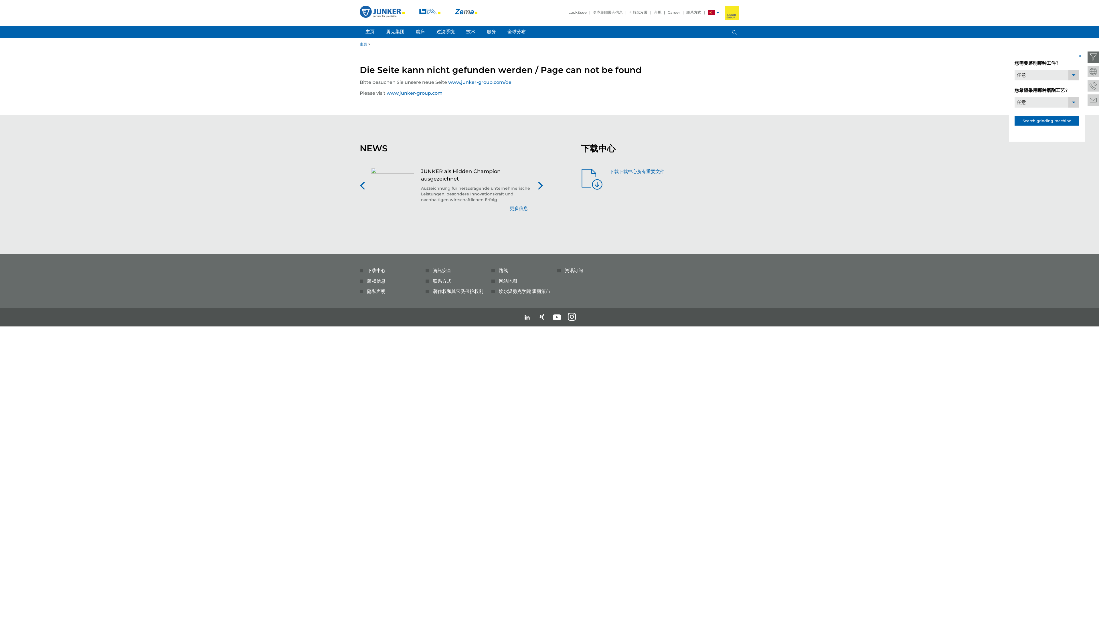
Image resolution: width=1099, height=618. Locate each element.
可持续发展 (638, 12)
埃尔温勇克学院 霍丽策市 (524, 291)
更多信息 (519, 208)
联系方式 (693, 12)
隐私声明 (376, 291)
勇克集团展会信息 (608, 12)
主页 (363, 44)
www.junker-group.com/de (479, 82)
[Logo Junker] (383, 11)
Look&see (577, 12)
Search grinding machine (1047, 120)
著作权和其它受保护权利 (458, 291)
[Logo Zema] (466, 11)
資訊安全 (442, 270)
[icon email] (1093, 100)
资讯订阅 (574, 270)
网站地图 (508, 281)
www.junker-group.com (414, 93)
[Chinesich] (711, 13)
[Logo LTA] (430, 11)
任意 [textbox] (1021, 75)
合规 (657, 12)
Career (674, 12)
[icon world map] (1093, 71)
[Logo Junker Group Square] (732, 13)
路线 (503, 270)
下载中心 (376, 270)
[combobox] (1047, 75)
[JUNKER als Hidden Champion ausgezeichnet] (392, 193)
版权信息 (376, 281)
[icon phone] (1093, 86)
